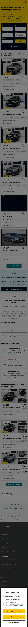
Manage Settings (14, 622)
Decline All (14, 616)
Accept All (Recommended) (13, 611)
